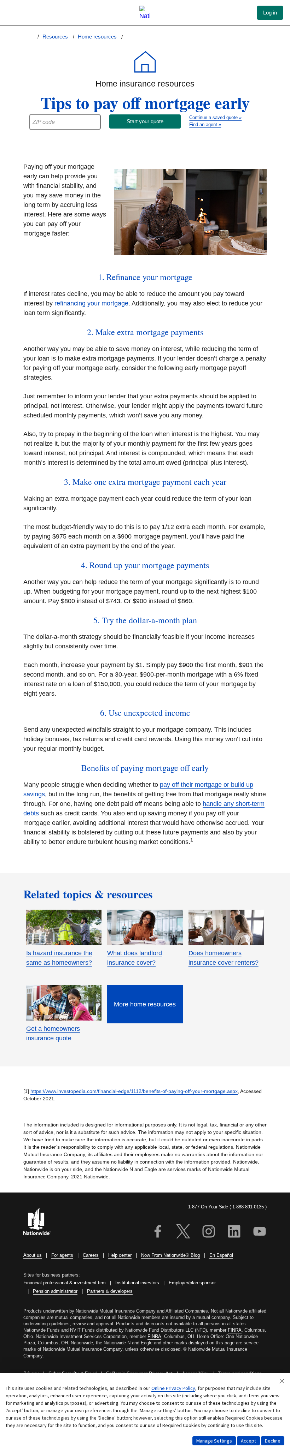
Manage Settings (214, 1441)
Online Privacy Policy (173, 1388)
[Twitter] (183, 1232)
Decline (272, 1441)
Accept (248, 1441)
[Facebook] (158, 1232)
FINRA (235, 1330)
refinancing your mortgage (91, 303)
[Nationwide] (41, 1222)
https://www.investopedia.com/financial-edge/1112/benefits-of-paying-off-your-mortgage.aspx (134, 1091)
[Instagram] (209, 1232)
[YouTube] (260, 1232)
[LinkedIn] (234, 1232)
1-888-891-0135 (248, 1206)
